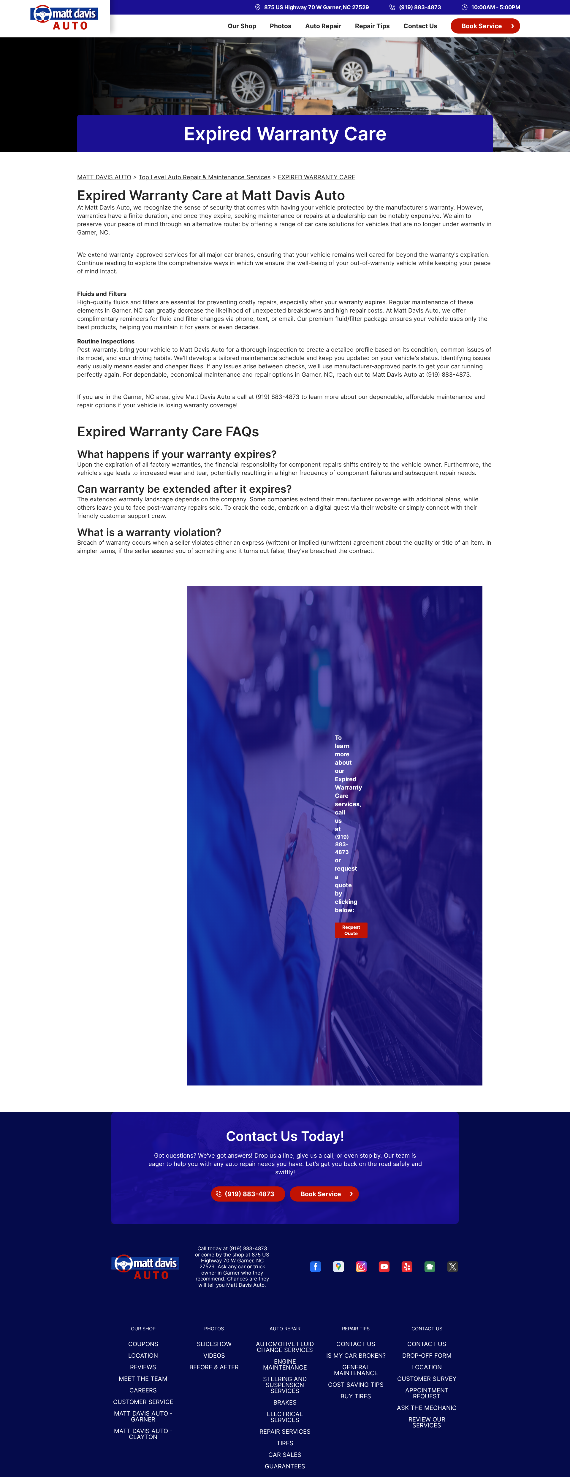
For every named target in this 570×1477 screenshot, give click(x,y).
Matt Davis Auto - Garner (143, 1416)
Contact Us (420, 26)
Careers (143, 1390)
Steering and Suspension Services (285, 1384)
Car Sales (284, 1454)
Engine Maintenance (285, 1364)
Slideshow (214, 1344)
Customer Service (143, 1401)
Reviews (143, 1367)
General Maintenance (356, 1370)
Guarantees (285, 1466)
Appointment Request (427, 1393)
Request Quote (351, 930)
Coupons (143, 1344)
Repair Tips (372, 26)
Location (143, 1355)
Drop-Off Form (427, 1355)
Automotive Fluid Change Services (285, 1347)
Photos (281, 26)
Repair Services (285, 1431)
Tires (285, 1443)
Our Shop (242, 26)
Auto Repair (323, 26)
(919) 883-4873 (448, 374)
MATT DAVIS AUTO (104, 177)
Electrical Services (285, 1417)
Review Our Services (426, 1422)
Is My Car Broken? (356, 1355)
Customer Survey (426, 1378)
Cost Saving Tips (356, 1384)
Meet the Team (143, 1378)
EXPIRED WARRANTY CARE (316, 177)
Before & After (214, 1367)
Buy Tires (356, 1396)
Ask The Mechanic (427, 1407)
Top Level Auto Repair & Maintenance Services (204, 177)
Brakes (285, 1402)
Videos (214, 1355)
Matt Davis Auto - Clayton (143, 1433)
